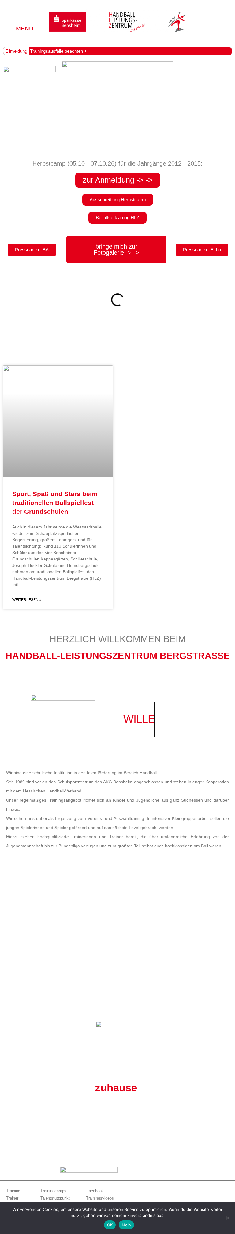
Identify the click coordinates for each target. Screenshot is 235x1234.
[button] (25, 19)
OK (110, 1224)
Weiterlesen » (27, 600)
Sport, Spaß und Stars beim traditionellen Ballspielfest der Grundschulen (55, 502)
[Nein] (227, 1218)
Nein (126, 1224)
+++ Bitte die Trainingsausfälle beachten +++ (47, 51)
